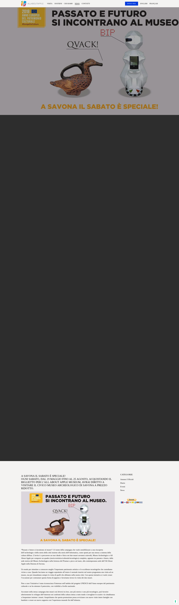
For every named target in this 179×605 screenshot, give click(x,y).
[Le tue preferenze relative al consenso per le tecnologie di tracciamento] (175, 601)
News (95, 242)
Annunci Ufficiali (127, 479)
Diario (122, 483)
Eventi (84, 242)
